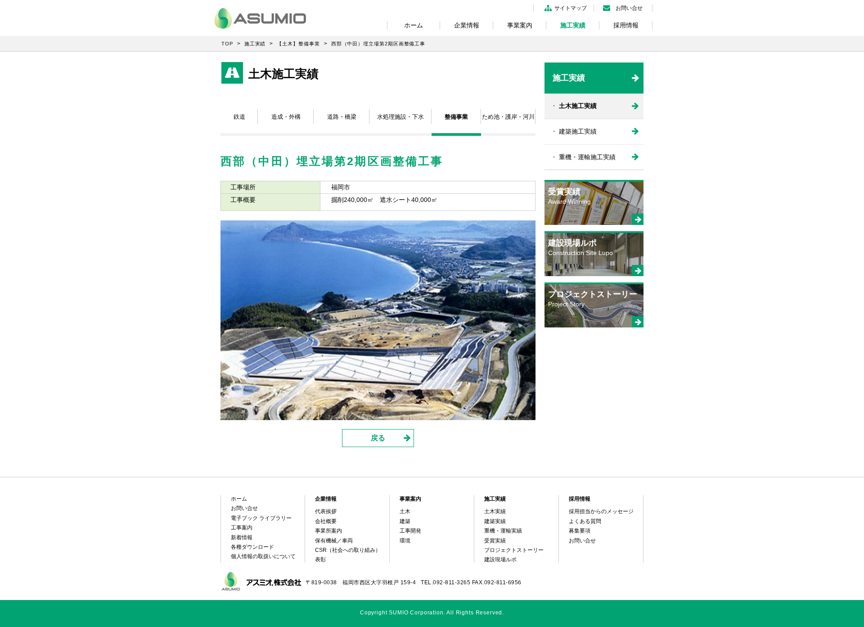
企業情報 (466, 25)
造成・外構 (286, 116)
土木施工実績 (578, 105)
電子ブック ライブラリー (261, 518)
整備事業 (456, 116)
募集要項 (579, 531)
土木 (405, 511)
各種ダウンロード (252, 547)
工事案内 (241, 527)
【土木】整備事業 (298, 43)
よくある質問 (585, 521)
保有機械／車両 (334, 540)
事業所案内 (328, 531)
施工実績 (572, 25)
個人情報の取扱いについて (263, 556)
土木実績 (495, 511)
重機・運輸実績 (503, 531)
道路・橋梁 (341, 116)
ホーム (413, 25)
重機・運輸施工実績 (587, 157)
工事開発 (410, 531)
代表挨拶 (326, 511)
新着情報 (241, 537)
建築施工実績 (578, 131)
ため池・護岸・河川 (508, 116)
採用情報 (626, 25)
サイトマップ (570, 8)
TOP (227, 43)
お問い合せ (629, 8)
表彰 (320, 559)
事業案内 (519, 25)
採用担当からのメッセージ (601, 511)
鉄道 (239, 116)
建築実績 (495, 521)
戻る (378, 438)
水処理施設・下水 (400, 116)
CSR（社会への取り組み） (348, 550)
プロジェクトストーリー (514, 550)
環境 (405, 540)
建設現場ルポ (500, 559)
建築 (405, 521)
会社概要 (326, 521)
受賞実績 (495, 540)
